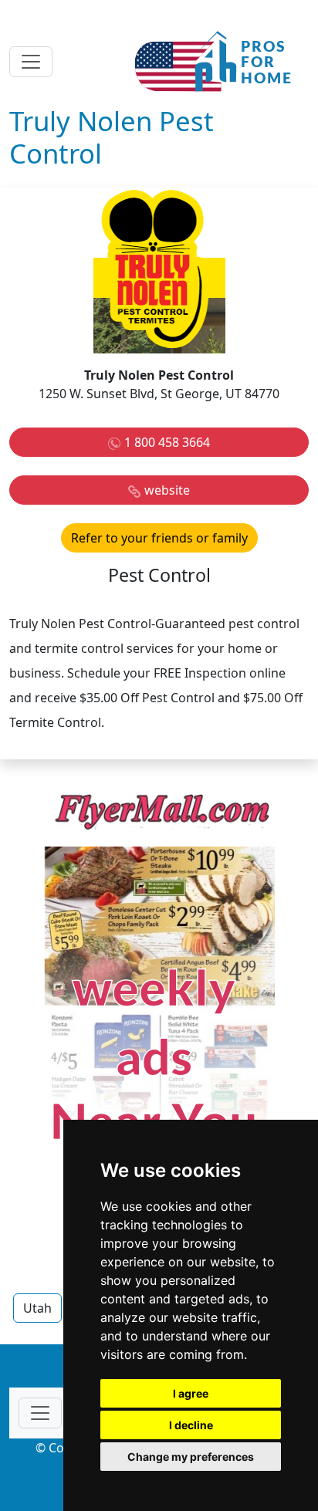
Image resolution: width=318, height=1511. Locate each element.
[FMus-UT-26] (159, 1008)
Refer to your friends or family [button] (159, 537)
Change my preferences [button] (190, 1456)
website (167, 490)
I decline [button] (191, 1425)
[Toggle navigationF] (40, 1413)
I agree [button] (190, 1393)
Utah (37, 1308)
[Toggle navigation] (30, 61)
